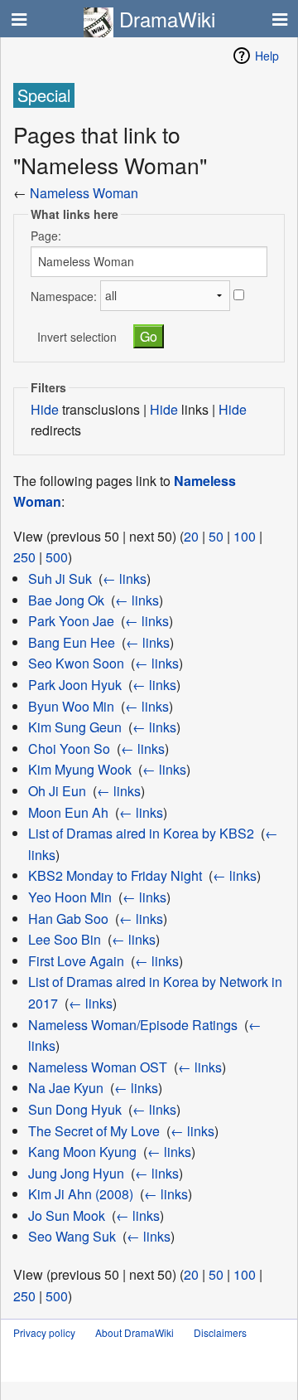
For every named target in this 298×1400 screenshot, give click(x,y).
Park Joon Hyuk (75, 684)
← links (125, 578)
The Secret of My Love (94, 1130)
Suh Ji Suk (60, 578)
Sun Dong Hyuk (75, 1109)
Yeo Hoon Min (70, 897)
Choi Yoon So (69, 748)
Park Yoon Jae (71, 620)
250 (24, 556)
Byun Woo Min (71, 706)
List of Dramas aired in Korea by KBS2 (141, 833)
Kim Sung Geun (75, 726)
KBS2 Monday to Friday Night (115, 875)
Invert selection (77, 336)
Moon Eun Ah (68, 812)
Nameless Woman (84, 192)
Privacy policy (44, 1332)
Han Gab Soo (68, 918)
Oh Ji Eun (57, 790)
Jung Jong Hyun (76, 1173)
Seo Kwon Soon (76, 663)
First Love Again (76, 960)
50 (216, 536)
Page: (46, 235)
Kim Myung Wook (80, 769)
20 (191, 536)
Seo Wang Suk (72, 1236)
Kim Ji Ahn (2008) (80, 1193)
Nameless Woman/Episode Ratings (133, 1024)
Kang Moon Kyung (82, 1151)
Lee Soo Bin (64, 939)
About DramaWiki (134, 1332)
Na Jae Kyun (65, 1087)
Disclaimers (220, 1332)
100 (244, 536)
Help (267, 55)
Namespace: (64, 295)
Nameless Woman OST (97, 1067)
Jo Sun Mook (66, 1215)
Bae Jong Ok (66, 600)
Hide (45, 409)
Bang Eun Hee (71, 642)
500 (57, 556)
